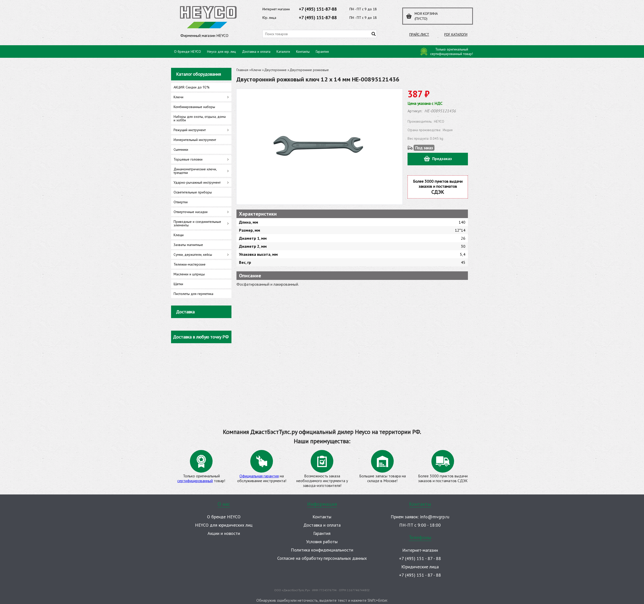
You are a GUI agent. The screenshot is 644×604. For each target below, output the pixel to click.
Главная (242, 70)
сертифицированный (195, 480)
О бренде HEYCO (187, 51)
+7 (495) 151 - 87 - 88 (420, 558)
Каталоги (283, 51)
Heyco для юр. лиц (221, 51)
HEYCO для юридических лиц (224, 525)
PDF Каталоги (455, 34)
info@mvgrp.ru (434, 517)
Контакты (303, 51)
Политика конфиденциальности (322, 550)
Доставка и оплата (256, 51)
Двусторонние (275, 70)
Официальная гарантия (259, 475)
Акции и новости (224, 533)
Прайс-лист (419, 34)
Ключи (256, 70)
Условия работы (322, 541)
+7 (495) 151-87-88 (318, 9)
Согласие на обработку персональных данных (322, 558)
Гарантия (322, 51)
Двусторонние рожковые (309, 70)
